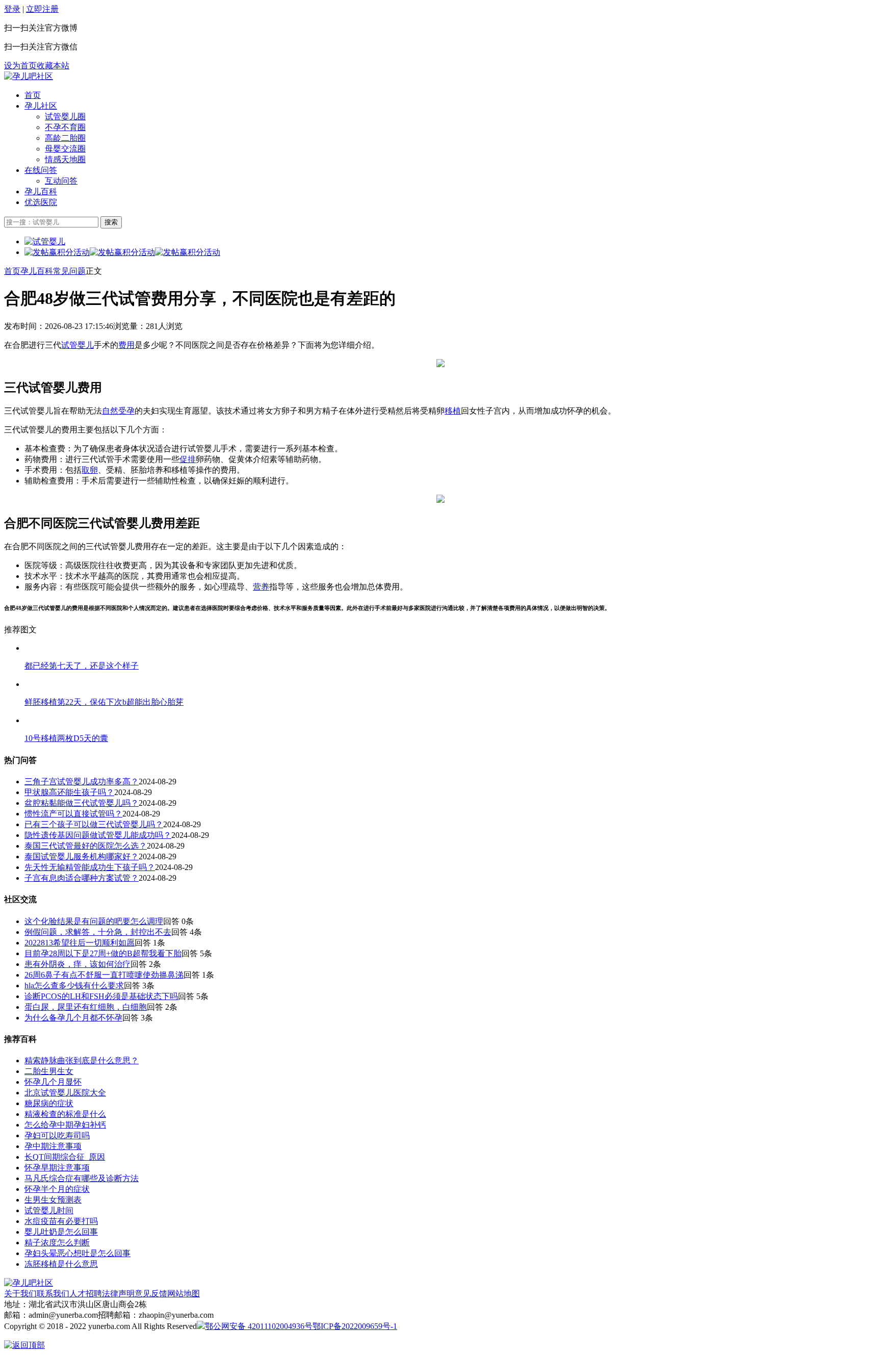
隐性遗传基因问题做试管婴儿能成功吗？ (97, 835)
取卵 (90, 470)
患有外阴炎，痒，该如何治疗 (77, 964)
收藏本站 (53, 65)
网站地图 (183, 1293)
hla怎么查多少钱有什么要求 (74, 985)
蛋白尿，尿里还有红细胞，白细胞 (85, 1007)
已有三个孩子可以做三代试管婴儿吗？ (93, 824)
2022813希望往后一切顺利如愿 (79, 942)
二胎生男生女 (48, 1071)
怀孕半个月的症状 (57, 1189)
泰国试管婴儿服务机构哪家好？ (81, 856)
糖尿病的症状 (48, 1103)
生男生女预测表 (53, 1199)
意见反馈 (151, 1293)
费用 (126, 345)
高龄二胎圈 (65, 138)
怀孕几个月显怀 (53, 1082)
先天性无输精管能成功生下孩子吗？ (89, 867)
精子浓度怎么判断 (57, 1242)
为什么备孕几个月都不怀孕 (73, 1017)
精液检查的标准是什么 (65, 1114)
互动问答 (61, 180)
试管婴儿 (77, 345)
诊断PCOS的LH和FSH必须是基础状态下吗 (101, 996)
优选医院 (40, 202)
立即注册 (42, 9)
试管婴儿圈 (65, 116)
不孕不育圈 (65, 127)
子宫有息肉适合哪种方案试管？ (81, 878)
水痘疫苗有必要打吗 (61, 1221)
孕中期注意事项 (53, 1146)
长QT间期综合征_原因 (64, 1157)
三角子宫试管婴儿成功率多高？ (81, 781)
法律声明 (118, 1293)
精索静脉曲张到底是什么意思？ (81, 1060)
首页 (32, 95)
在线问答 (40, 170)
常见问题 (69, 271)
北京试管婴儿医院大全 (65, 1092)
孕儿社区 (40, 105)
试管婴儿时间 (48, 1210)
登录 (12, 9)
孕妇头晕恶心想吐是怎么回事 (77, 1253)
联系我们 (53, 1293)
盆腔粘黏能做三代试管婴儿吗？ (81, 803)
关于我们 (20, 1293)
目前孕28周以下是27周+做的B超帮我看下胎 (103, 953)
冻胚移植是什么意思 (61, 1264)
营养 (261, 586)
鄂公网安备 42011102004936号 (259, 1326)
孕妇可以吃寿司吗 (57, 1135)
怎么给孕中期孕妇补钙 (65, 1124)
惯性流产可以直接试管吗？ (73, 813)
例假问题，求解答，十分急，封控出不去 (97, 932)
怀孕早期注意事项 (57, 1167)
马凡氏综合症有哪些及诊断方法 (81, 1178)
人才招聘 (85, 1293)
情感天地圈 (65, 159)
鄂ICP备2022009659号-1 (355, 1326)
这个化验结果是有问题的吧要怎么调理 (93, 921)
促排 (187, 459)
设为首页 (20, 65)
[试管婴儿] (28, 76)
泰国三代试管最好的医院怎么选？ (85, 845)
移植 (453, 410)
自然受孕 (118, 410)
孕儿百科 (40, 191)
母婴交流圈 (65, 148)
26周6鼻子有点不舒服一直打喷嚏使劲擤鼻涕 (104, 974)
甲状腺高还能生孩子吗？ (69, 792)
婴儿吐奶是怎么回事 (61, 1232)
